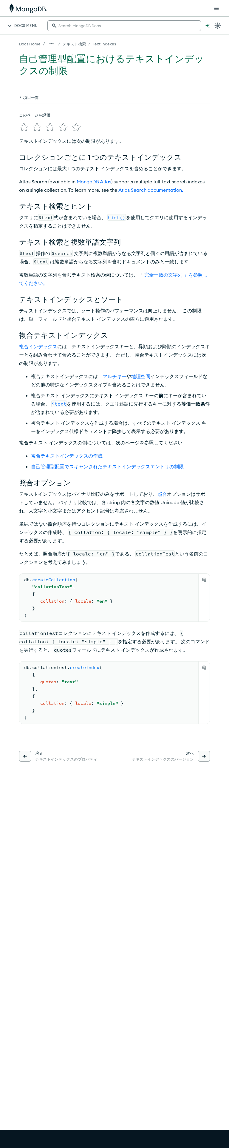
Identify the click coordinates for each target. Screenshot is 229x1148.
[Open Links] (216, 8)
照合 (162, 494)
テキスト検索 (74, 44)
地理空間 (140, 376)
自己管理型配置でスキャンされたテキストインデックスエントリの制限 (107, 466)
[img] (24, 127)
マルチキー (114, 376)
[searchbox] (124, 25)
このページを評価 (34, 115)
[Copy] (204, 579)
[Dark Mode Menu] (217, 26)
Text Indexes (104, 44)
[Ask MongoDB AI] (207, 26)
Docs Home (30, 44)
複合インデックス (38, 346)
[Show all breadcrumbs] (51, 43)
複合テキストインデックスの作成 (67, 456)
